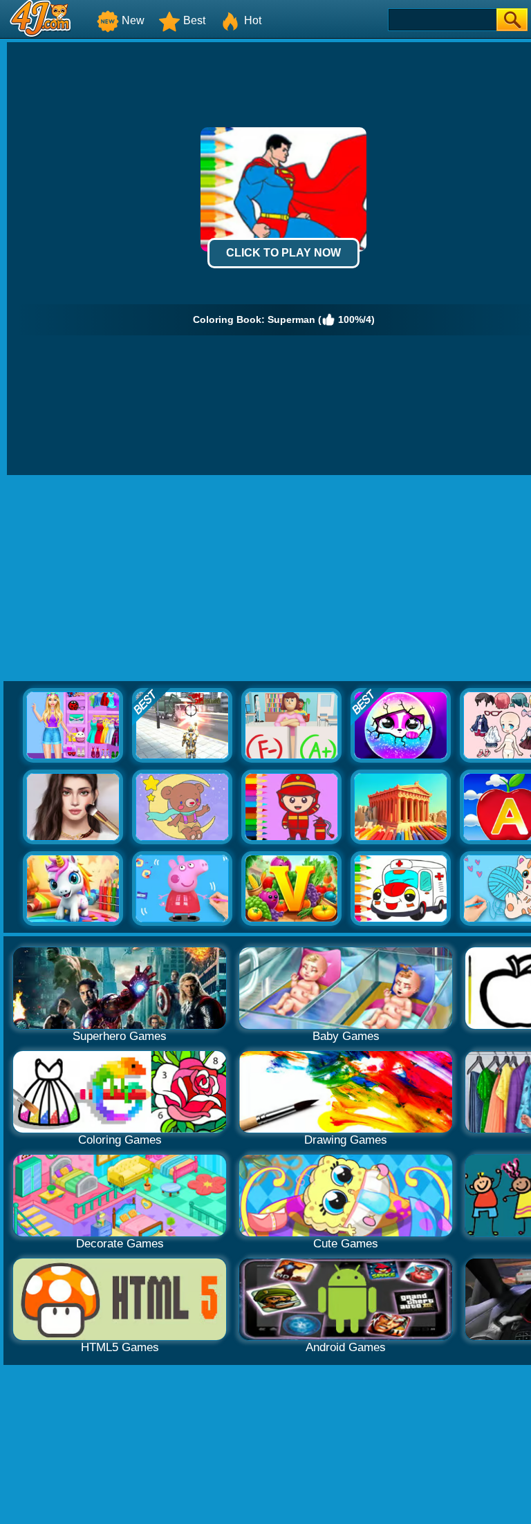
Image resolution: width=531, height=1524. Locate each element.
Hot (252, 20)
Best (194, 20)
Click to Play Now (283, 253)
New (133, 20)
